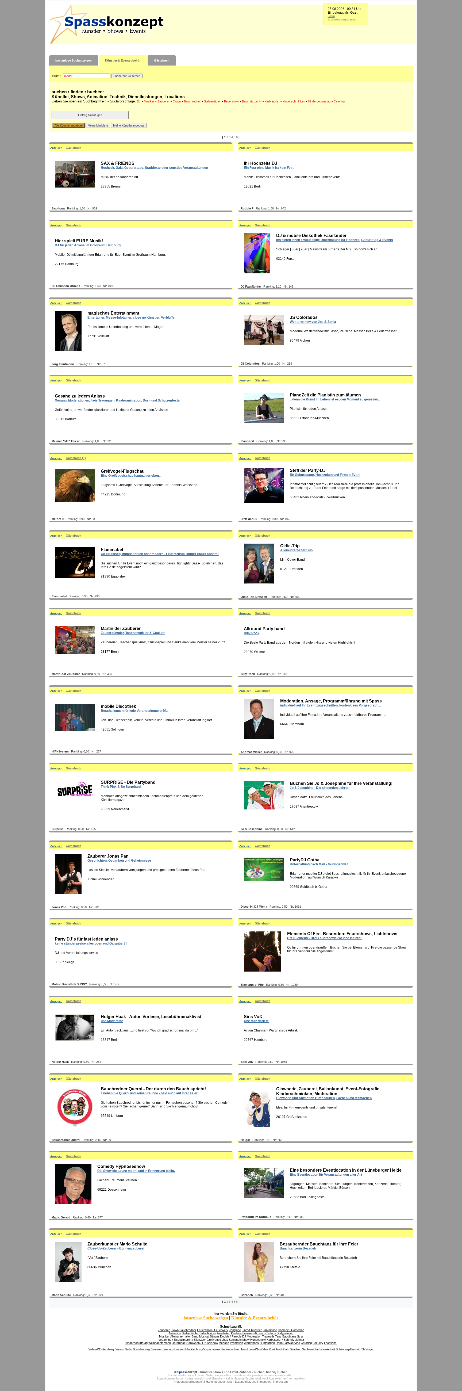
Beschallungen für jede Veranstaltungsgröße (134, 711)
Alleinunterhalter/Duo (296, 550)
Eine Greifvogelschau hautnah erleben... (131, 475)
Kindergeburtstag (319, 101)
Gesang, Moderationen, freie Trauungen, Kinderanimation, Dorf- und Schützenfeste (117, 400)
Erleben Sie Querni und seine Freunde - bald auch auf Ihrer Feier (149, 1093)
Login (331, 16)
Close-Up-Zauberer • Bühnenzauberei (115, 1248)
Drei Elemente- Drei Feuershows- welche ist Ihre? (324, 938)
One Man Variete (256, 1021)
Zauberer (163, 101)
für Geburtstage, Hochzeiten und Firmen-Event (325, 475)
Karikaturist (272, 101)
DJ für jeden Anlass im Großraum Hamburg (88, 245)
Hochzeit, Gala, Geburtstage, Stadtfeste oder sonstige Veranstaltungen (154, 168)
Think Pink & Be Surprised (121, 787)
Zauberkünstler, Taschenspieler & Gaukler (133, 633)
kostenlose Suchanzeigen (73, 60)
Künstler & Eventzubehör (123, 60)
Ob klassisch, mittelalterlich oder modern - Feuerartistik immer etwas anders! (160, 554)
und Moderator (112, 1021)
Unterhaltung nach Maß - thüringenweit (319, 864)
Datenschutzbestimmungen (253, 1381)
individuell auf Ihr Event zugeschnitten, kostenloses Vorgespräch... (330, 705)
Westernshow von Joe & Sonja (313, 322)
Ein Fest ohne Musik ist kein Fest (269, 168)
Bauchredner (192, 101)
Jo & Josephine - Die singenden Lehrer (319, 788)
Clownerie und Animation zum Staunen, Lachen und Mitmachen (324, 1098)
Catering (339, 101)
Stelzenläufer (212, 101)
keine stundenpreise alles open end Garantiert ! (91, 943)
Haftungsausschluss (219, 1381)
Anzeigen (56, 147)
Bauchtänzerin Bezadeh (298, 1248)
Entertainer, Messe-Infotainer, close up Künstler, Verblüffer (131, 317)
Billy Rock (251, 633)
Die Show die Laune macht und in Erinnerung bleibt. (136, 1171)
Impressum (280, 1381)
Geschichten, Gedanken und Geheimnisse (119, 860)
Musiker (149, 101)
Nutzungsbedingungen (188, 1381)
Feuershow (231, 101)
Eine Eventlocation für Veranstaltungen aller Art (326, 1174)
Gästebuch (162, 60)
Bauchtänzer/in (251, 101)
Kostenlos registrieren (342, 19)
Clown (177, 101)
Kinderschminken (294, 101)
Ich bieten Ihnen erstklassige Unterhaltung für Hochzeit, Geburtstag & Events (334, 240)
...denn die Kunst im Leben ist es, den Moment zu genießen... (335, 399)
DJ (139, 101)
